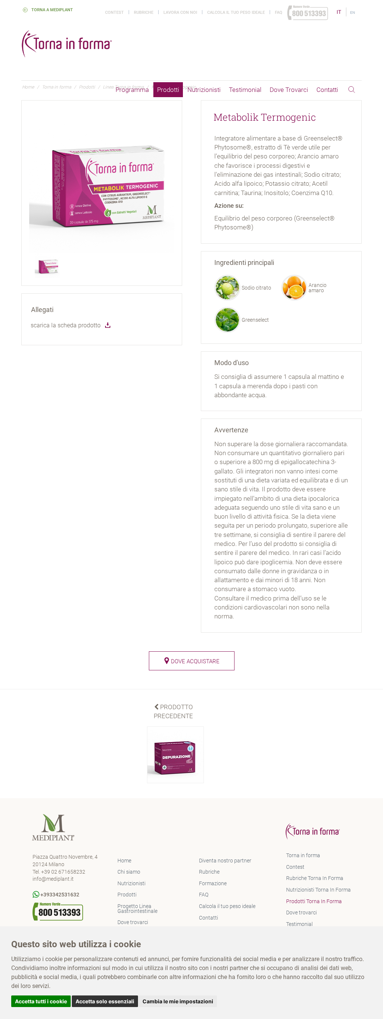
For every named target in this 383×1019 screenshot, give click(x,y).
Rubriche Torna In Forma (314, 878)
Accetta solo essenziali (105, 1001)
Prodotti (168, 89)
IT (339, 12)
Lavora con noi (180, 12)
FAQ (203, 895)
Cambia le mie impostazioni (178, 1001)
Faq (278, 12)
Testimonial (245, 89)
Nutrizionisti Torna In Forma (318, 890)
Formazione (213, 883)
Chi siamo (128, 872)
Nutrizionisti (204, 89)
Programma (132, 89)
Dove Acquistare (194, 661)
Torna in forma (303, 855)
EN (352, 12)
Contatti (327, 89)
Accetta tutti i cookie (41, 1001)
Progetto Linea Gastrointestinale (137, 908)
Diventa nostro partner (225, 861)
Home (124, 861)
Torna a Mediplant (51, 9)
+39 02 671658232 (63, 872)
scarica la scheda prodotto (66, 325)
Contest (114, 12)
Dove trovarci (289, 89)
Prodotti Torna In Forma (314, 901)
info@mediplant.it (53, 879)
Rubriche (143, 12)
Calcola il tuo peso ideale (236, 12)
